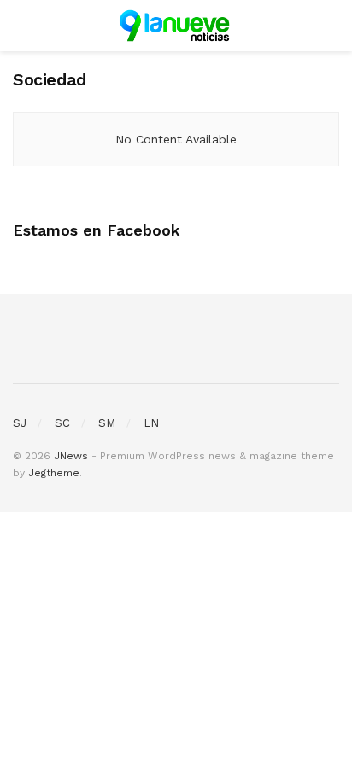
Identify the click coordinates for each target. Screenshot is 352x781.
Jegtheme (53, 473)
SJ (19, 423)
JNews (71, 456)
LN (151, 423)
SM (106, 423)
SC (62, 423)
